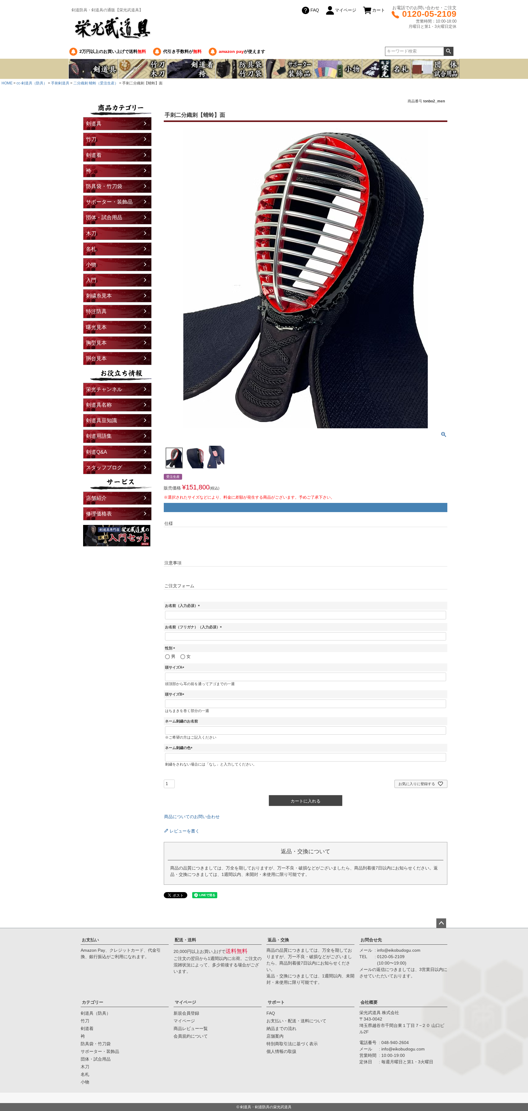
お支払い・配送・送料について (296, 1020)
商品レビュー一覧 (191, 1028)
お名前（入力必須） (183, 605)
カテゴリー (92, 1002)
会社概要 (369, 1002)
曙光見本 (96, 327)
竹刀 (91, 139)
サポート (276, 1002)
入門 (91, 280)
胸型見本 (96, 343)
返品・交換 (278, 939)
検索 (448, 51)
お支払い (90, 939)
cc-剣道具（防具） (31, 83)
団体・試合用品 (104, 217)
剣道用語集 (99, 436)
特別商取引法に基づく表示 (292, 1043)
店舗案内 (275, 1036)
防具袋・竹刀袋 (104, 186)
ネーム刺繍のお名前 (181, 721)
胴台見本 (96, 358)
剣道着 (93, 155)
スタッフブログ (104, 468)
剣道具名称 (99, 405)
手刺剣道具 (60, 83)
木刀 (91, 233)
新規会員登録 (186, 1013)
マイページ (345, 10)
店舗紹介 (96, 498)
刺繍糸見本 (99, 296)
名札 (91, 249)
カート (378, 10)
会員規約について (191, 1036)
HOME (7, 83)
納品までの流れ (281, 1028)
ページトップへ (441, 923)
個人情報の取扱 (281, 1051)
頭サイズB (175, 694)
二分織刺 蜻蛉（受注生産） (95, 83)
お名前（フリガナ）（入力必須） (194, 627)
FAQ (314, 10)
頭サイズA (175, 667)
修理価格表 (99, 514)
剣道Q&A (96, 452)
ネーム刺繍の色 (179, 748)
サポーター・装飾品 (109, 202)
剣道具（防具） (96, 1013)
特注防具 (96, 311)
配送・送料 (185, 939)
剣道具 (93, 124)
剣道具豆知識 (101, 420)
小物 (91, 265)
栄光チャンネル (104, 389)
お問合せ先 (371, 939)
